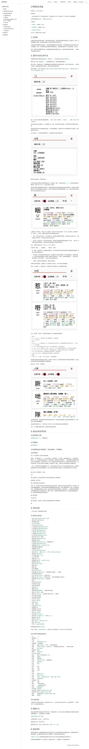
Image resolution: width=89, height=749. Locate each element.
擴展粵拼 (44, 59)
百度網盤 (34, 27)
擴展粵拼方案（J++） (37, 438)
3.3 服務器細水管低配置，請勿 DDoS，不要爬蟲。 (10, 20)
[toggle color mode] (86, 2)
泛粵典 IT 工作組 (35, 736)
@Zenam (49, 646)
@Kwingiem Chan (43, 526)
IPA (50, 124)
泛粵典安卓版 (5, 6)
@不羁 (38, 545)
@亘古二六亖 (40, 555)
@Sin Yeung (38, 593)
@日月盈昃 (39, 648)
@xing (38, 536)
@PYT (36, 587)
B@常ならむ (49, 615)
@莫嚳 (38, 656)
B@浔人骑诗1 (38, 570)
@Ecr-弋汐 (37, 558)
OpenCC (43, 626)
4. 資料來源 (5, 24)
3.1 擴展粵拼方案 (7, 15)
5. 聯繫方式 (5, 32)
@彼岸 (38, 523)
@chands (40, 525)
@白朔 (38, 598)
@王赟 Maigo (42, 629)
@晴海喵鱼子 (40, 678)
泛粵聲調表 (66, 59)
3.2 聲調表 (5, 17)
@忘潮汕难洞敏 (40, 624)
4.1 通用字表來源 (6, 26)
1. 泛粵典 (4, 9)
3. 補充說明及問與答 (7, 13)
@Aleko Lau (41, 615)
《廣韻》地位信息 (49, 68)
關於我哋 (75, 1)
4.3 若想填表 (6, 30)
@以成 (36, 552)
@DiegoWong (45, 676)
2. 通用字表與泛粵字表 (7, 11)
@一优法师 (37, 612)
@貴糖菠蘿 (39, 590)
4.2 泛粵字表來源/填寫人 (8, 28)
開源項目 (39, 19)
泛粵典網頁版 (62, 1)
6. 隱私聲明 (5, 35)
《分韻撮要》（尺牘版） (61, 119)
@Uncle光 (39, 553)
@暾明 (36, 588)
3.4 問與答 (5, 22)
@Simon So (42, 552)
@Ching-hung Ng (55, 552)
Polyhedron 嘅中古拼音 (62, 68)
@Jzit (36, 602)
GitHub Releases (36, 30)
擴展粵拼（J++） (66, 183)
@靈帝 (38, 653)
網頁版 (32, 498)
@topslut (39, 661)
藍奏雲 (33, 24)
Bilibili (69, 1)
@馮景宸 (39, 582)
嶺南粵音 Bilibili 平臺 (35, 716)
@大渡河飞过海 (42, 518)
